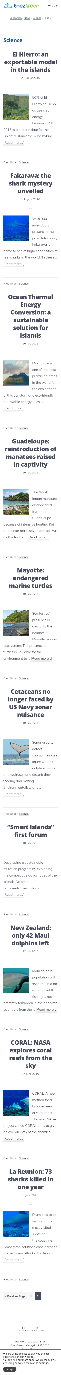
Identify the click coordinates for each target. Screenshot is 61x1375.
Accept (10, 1369)
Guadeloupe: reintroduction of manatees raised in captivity (30, 452)
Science (24, 162)
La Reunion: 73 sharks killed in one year (30, 1179)
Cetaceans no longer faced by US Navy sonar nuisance (30, 703)
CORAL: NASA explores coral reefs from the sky (30, 1054)
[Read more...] (13, 143)
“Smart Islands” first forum (30, 831)
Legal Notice (30, 1349)
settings (43, 1363)
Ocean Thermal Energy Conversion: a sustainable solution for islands (30, 316)
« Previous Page (15, 1297)
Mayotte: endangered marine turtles (30, 578)
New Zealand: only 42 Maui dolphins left (30, 935)
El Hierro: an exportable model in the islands (30, 62)
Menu (55, 5)
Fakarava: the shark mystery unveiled (30, 183)
